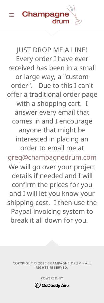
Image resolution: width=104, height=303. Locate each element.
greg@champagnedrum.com (52, 157)
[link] (52, 15)
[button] (13, 15)
